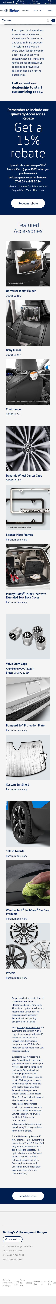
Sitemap (29, 1283)
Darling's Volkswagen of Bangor (7, 1283)
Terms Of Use (22, 1283)
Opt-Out (50, 1282)
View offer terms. (35, 189)
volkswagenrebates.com (28, 1027)
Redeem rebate (28, 203)
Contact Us (14, 1239)
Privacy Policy (16, 1282)
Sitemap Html (36, 1282)
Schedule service (28, 1195)
